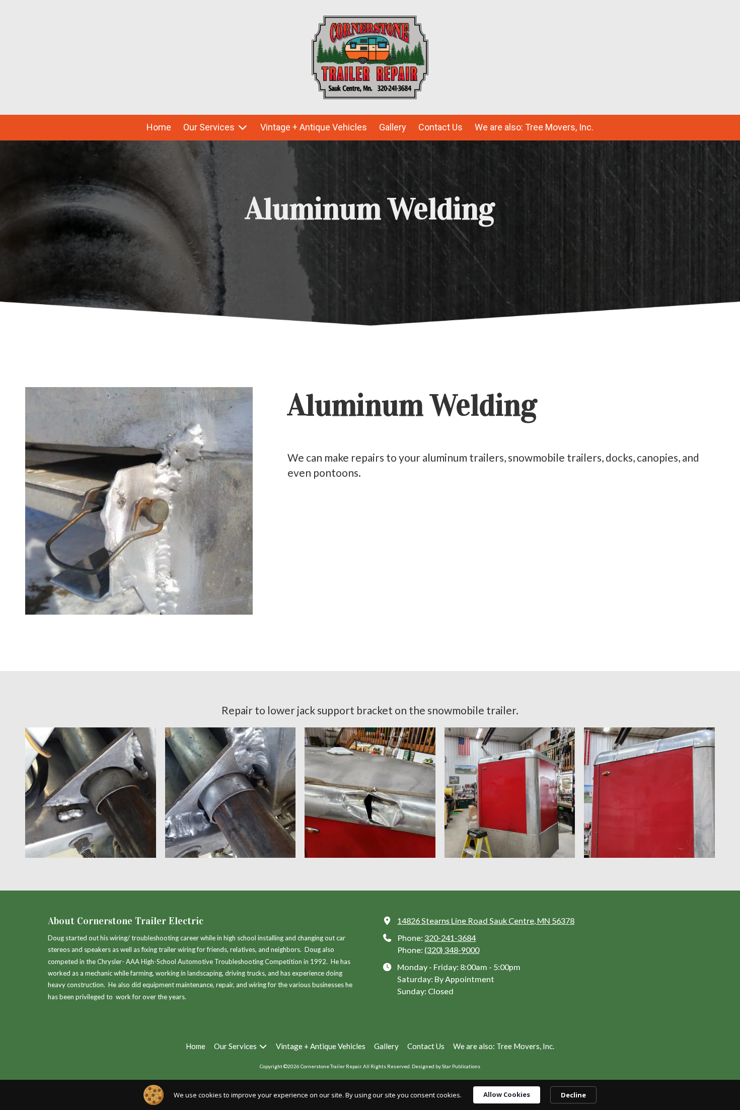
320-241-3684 (450, 937)
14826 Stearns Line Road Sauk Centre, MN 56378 (485, 920)
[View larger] (90, 792)
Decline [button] (573, 1094)
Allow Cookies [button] (506, 1094)
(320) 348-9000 (451, 949)
